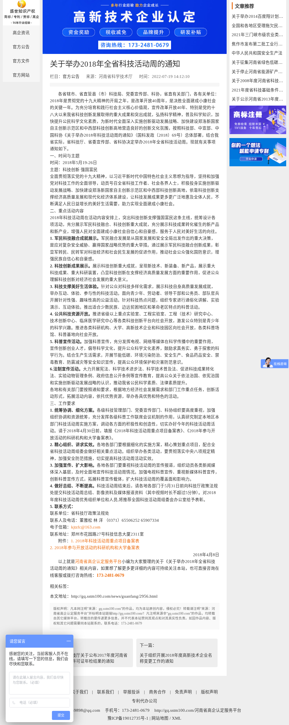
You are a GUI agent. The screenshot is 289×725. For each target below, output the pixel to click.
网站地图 (160, 718)
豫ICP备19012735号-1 (128, 718)
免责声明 (183, 692)
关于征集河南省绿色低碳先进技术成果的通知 (258, 62)
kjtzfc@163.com (85, 527)
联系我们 (105, 692)
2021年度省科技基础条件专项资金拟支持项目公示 (258, 90)
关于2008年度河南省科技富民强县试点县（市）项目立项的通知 (258, 80)
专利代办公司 (144, 701)
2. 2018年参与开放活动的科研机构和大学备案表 (95, 547)
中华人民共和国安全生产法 (257, 53)
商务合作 (157, 692)
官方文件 (21, 61)
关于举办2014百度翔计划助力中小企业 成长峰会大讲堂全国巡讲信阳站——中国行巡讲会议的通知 (258, 16)
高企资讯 (21, 32)
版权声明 (209, 692)
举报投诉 (131, 692)
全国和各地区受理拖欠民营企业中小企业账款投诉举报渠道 (258, 25)
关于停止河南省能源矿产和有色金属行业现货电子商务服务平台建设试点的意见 (258, 71)
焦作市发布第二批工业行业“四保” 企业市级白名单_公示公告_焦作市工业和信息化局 (258, 44)
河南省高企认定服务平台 (98, 561)
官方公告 (21, 47)
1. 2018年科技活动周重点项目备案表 (105, 541)
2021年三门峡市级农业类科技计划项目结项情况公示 (258, 34)
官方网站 (21, 75)
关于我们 (79, 692)
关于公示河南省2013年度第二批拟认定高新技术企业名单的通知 (258, 99)
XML (176, 718)
